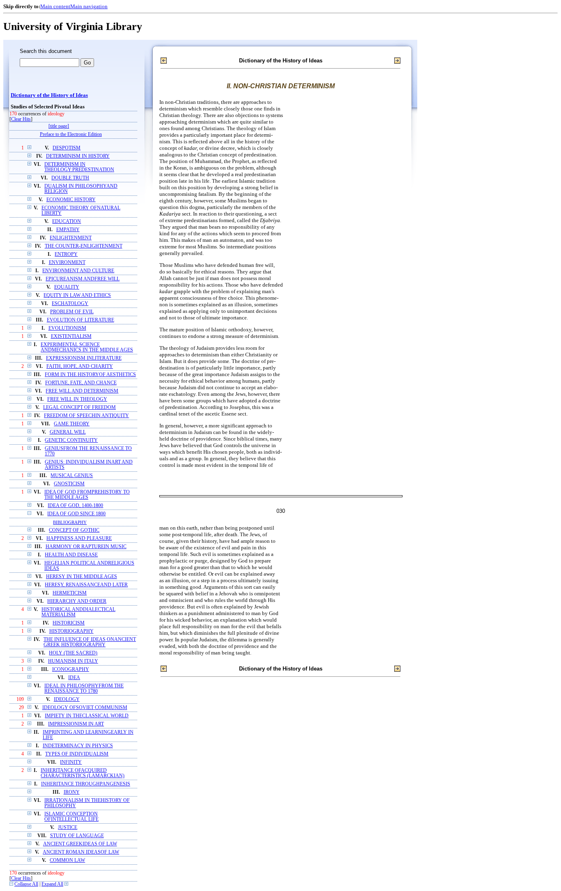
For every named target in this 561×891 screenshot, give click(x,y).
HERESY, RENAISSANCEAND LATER (86, 585)
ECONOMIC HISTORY (71, 199)
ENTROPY (66, 254)
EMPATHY (68, 229)
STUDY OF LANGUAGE (77, 835)
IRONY (72, 792)
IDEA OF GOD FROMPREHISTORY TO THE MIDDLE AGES (87, 494)
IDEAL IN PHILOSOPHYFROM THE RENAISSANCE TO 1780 (84, 688)
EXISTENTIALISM (71, 336)
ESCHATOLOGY (70, 303)
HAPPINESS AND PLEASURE (79, 538)
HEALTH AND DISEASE (71, 555)
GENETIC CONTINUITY (71, 440)
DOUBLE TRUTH (70, 178)
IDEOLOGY (67, 699)
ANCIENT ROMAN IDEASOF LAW (81, 852)
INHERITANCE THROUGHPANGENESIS (85, 784)
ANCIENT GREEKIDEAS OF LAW (80, 844)
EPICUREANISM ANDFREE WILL (83, 279)
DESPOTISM (66, 148)
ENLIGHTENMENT (71, 238)
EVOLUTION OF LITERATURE (80, 320)
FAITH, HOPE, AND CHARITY (79, 366)
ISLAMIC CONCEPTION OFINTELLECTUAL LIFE (71, 816)
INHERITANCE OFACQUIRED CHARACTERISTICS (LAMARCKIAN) (82, 773)
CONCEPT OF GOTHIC (74, 530)
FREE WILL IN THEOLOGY (77, 399)
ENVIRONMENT (67, 262)
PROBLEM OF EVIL (72, 312)
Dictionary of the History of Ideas (49, 95)
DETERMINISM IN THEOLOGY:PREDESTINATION (79, 167)
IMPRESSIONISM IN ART (76, 724)
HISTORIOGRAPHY (71, 631)
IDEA (74, 677)
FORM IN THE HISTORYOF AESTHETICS (90, 374)
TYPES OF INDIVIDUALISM (76, 754)
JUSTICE (67, 827)
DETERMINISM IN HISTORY (78, 156)
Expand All (52, 884)
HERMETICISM (70, 593)
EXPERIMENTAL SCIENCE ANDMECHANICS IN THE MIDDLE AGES (87, 347)
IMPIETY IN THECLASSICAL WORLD (87, 716)
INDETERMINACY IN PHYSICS (78, 746)
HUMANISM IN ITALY (73, 661)
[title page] (58, 126)
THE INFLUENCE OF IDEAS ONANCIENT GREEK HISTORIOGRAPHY (90, 642)
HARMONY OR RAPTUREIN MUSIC (86, 546)
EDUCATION (66, 221)
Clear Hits (21, 119)
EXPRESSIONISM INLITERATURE (84, 358)
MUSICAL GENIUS (72, 475)
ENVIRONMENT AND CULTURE (78, 270)
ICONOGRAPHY (70, 669)
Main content (55, 6)
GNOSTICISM (69, 484)
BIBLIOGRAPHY (70, 522)
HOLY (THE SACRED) (73, 653)
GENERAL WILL (68, 432)
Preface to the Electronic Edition (71, 134)
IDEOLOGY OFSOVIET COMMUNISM (84, 707)
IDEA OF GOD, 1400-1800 (75, 505)
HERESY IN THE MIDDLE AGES (81, 576)
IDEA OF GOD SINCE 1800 (76, 514)
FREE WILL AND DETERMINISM (82, 391)
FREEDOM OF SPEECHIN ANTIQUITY (86, 415)
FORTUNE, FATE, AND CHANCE (81, 383)
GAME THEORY (72, 424)
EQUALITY (66, 287)
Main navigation (89, 6)
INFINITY (71, 762)
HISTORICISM (69, 623)
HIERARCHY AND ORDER (76, 601)
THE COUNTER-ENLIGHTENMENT (83, 246)
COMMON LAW (67, 860)
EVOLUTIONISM (67, 328)
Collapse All (26, 884)
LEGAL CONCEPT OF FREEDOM (79, 407)
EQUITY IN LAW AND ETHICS (77, 295)
